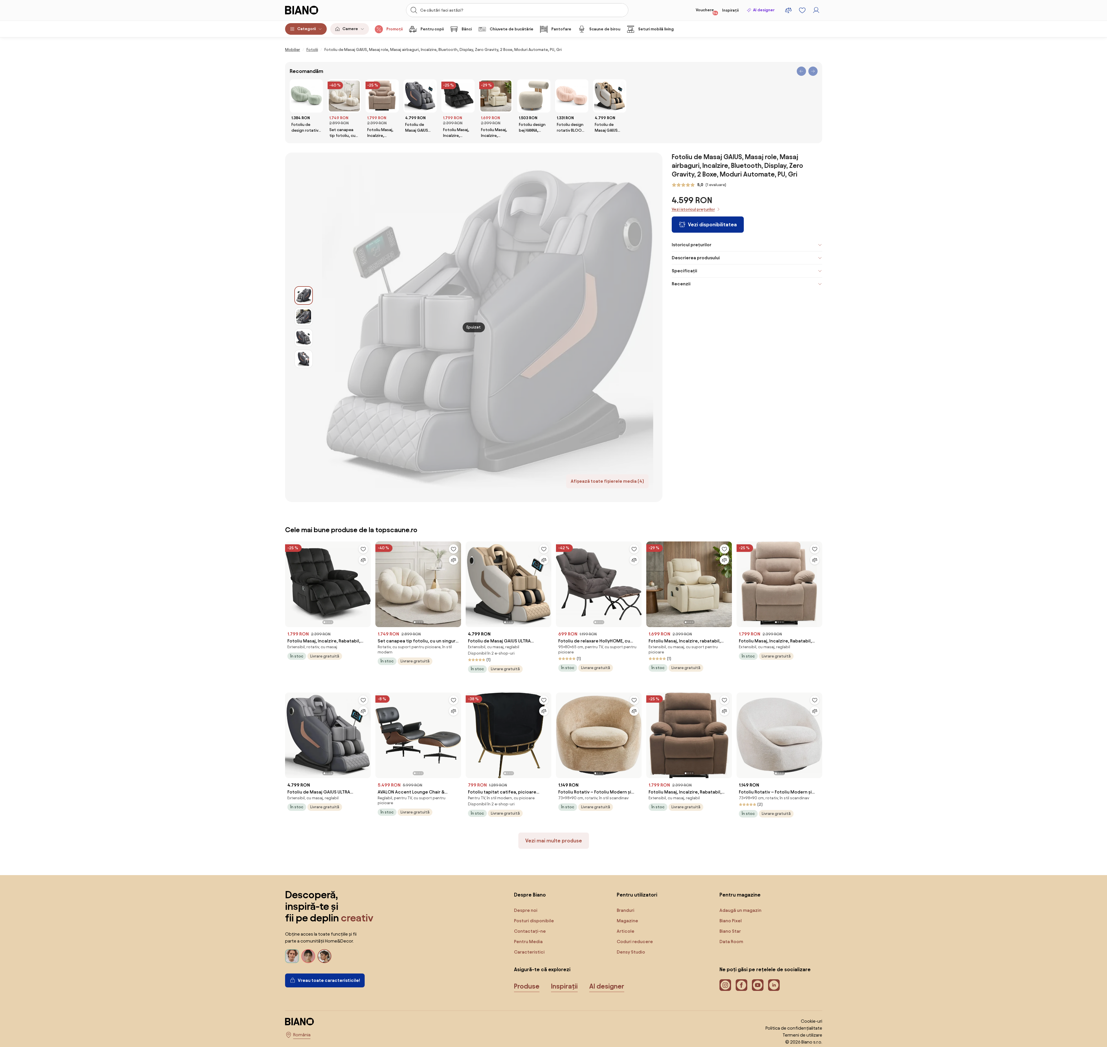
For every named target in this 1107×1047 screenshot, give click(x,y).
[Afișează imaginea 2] (303, 316)
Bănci (467, 29)
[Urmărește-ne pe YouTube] (757, 985)
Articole (625, 931)
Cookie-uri (811, 1021)
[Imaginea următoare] (366, 582)
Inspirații (730, 10)
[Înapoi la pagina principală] (313, 10)
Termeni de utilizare (802, 1035)
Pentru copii (432, 29)
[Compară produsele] (788, 10)
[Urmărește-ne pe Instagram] (725, 985)
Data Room (731, 941)
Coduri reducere (635, 941)
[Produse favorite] (802, 10)
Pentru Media (528, 941)
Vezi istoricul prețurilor (693, 209)
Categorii (306, 29)
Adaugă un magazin (740, 910)
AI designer (763, 10)
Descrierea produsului (696, 257)
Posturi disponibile (534, 920)
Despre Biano (530, 894)
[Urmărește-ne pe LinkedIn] (774, 985)
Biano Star (730, 931)
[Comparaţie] (363, 560)
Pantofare (561, 29)
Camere (350, 29)
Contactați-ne (530, 931)
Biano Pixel (730, 920)
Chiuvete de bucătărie (511, 29)
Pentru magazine (740, 894)
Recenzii (681, 283)
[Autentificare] (816, 10)
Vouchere (706, 11)
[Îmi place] (363, 549)
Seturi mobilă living (656, 29)
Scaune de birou (604, 29)
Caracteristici (529, 951)
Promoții (394, 29)
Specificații (684, 270)
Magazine (627, 920)
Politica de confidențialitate (793, 1028)
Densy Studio (631, 951)
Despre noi (525, 910)
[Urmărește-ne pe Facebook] (741, 985)
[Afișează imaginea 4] (303, 359)
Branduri (625, 910)
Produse (526, 986)
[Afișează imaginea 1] (303, 295)
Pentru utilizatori (637, 894)
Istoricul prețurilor (691, 244)
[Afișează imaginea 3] (303, 337)
